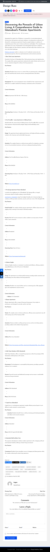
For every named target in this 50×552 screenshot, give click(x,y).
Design (7, 21)
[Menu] (33, 10)
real (39, 471)
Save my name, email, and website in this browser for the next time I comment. (23, 533)
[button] (27, 10)
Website (34, 527)
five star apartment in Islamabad (12, 469)
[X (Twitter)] (1, 273)
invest (21, 469)
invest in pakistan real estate (30, 469)
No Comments (25, 33)
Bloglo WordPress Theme (37, 549)
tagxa (15, 482)
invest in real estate (9, 471)
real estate (8, 474)
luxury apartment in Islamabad (21, 471)
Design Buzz (9, 6)
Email (20, 527)
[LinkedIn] (1, 276)
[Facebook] (1, 270)
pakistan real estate (33, 471)
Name (6, 527)
